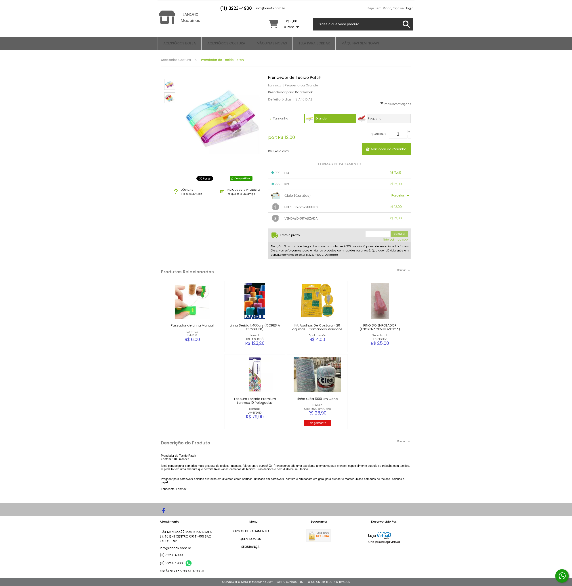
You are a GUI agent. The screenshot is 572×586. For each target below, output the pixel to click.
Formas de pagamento (250, 531)
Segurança (250, 546)
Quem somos (250, 539)
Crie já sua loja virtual (384, 542)
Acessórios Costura (176, 60)
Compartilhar (242, 178)
